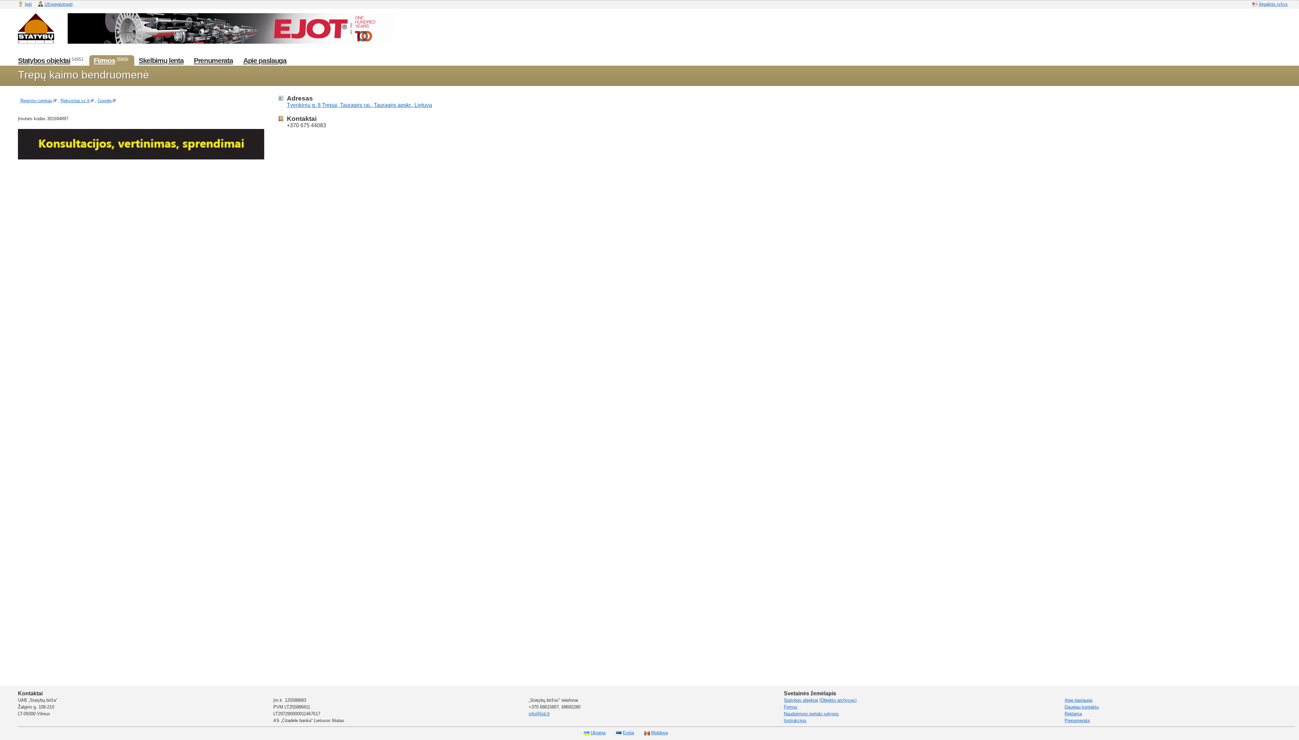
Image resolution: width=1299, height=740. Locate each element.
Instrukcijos (795, 720)
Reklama (1073, 713)
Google (105, 100)
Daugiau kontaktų (1082, 707)
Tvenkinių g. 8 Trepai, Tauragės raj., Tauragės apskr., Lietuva (359, 105)
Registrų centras (36, 100)
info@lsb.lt (539, 713)
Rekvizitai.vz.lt (75, 100)
